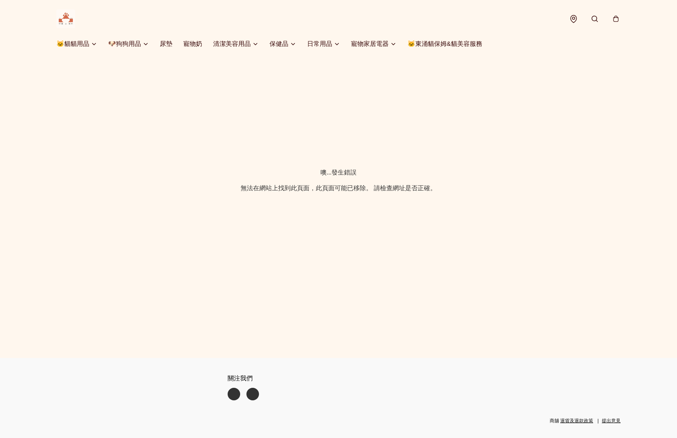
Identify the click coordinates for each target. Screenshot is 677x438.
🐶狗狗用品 (124, 43)
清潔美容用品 (232, 43)
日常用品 (319, 43)
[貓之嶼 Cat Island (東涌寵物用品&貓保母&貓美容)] (65, 18)
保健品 (279, 43)
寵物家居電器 (370, 43)
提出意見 (611, 420)
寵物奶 (192, 43)
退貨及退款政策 (576, 420)
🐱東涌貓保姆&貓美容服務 (444, 43)
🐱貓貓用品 (72, 43)
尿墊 (166, 43)
